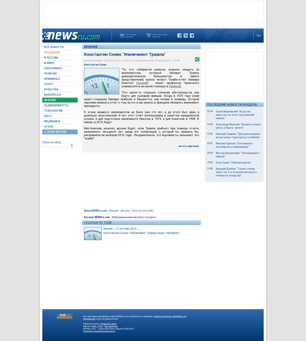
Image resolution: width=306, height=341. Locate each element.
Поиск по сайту (51, 142)
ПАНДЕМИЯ (52, 52)
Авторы (124, 210)
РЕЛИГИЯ (50, 73)
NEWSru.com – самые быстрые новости (103, 329)
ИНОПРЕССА (52, 94)
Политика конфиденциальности (99, 331)
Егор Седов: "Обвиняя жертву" (233, 162)
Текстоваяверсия (131, 35)
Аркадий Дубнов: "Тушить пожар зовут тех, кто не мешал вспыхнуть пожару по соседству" (236, 172)
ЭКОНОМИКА (53, 68)
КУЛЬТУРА (51, 89)
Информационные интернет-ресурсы (134, 217)
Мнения (90, 47)
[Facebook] (179, 35)
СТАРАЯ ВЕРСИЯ (55, 132)
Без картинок (111, 326)
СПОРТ (49, 84)
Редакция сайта (108, 324)
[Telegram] (192, 35)
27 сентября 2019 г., (127, 228)
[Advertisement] (153, 13)
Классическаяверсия (159, 35)
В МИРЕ (49, 63)
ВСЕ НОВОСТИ (54, 47)
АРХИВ (48, 126)
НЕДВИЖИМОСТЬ (56, 105)
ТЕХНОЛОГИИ (53, 110)
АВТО (48, 116)
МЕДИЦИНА (52, 121)
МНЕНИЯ (50, 100)
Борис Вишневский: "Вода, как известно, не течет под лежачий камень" (235, 115)
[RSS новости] (186, 35)
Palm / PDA (97, 326)
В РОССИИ (51, 57)
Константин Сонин (143, 210)
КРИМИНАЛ (52, 79)
